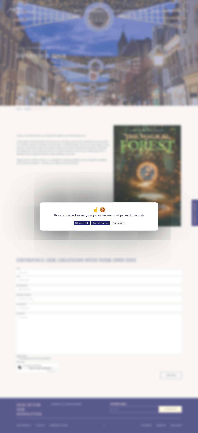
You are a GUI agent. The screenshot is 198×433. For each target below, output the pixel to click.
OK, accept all (81, 223)
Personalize (118, 223)
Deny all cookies (100, 223)
